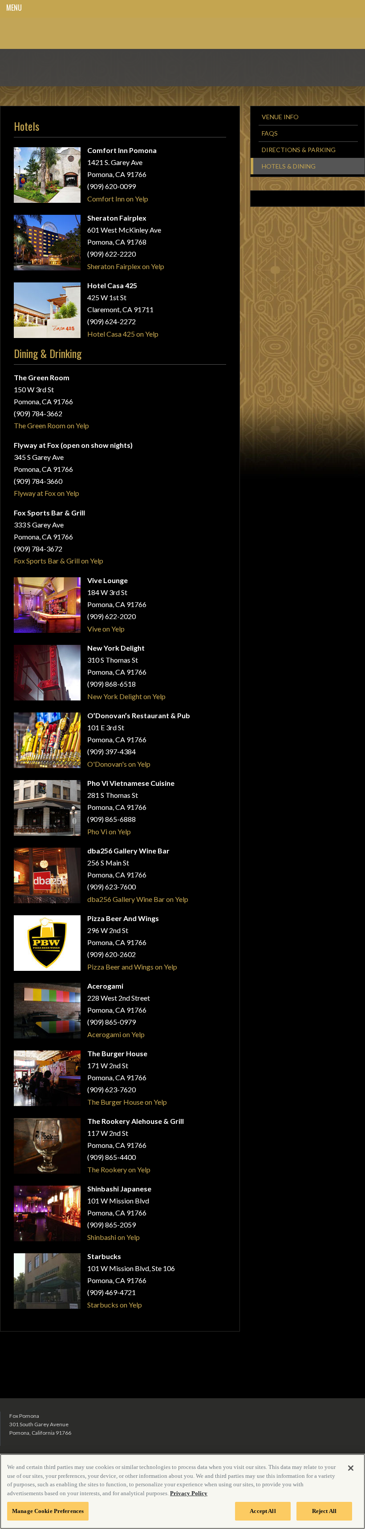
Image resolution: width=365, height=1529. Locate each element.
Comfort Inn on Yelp (117, 198)
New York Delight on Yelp (126, 696)
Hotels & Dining (289, 166)
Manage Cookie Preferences (48, 1511)
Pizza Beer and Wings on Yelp (132, 966)
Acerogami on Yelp (116, 1034)
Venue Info (280, 117)
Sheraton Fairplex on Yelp (125, 266)
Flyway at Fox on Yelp (46, 493)
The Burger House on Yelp (127, 1102)
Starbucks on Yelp (114, 1304)
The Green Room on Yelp (51, 425)
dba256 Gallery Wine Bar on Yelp (137, 899)
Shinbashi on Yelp (113, 1237)
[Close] (351, 1468)
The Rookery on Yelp (118, 1169)
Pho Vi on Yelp (109, 831)
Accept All (263, 1511)
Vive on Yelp (106, 628)
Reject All (324, 1511)
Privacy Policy (188, 1493)
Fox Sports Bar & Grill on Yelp (58, 560)
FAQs (270, 133)
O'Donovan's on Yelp (118, 764)
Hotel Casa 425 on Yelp (122, 334)
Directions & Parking (299, 149)
